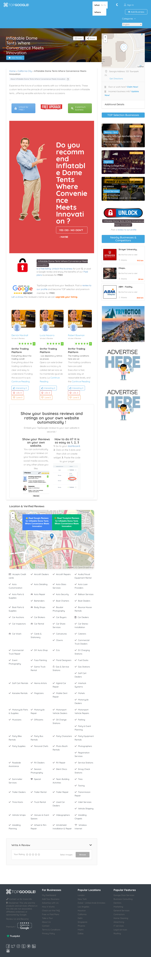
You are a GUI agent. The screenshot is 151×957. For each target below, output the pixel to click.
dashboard (74, 446)
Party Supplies (19, 746)
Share (92, 38)
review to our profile (127, 229)
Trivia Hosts (17, 802)
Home (12, 71)
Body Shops (39, 607)
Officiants (38, 719)
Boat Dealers (84, 600)
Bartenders (39, 600)
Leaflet (70, 567)
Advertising (119, 922)
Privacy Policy (48, 933)
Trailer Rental (40, 792)
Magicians (39, 693)
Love (19, 397)
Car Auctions (18, 617)
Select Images (66, 854)
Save (79, 38)
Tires (80, 779)
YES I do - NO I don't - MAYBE (71, 231)
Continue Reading (21, 381)
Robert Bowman (76, 335)
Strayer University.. (128, 249)
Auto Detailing (40, 584)
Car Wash (16, 633)
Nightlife (109, 162)
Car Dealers (83, 617)
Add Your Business (50, 899)
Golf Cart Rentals (20, 683)
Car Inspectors (19, 623)
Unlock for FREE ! (23, 108)
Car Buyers (61, 617)
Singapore (82, 922)
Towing (81, 785)
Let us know (18, 296)
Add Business (137, 11)
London (81, 895)
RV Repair (60, 762)
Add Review (17, 58)
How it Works (48, 906)
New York (82, 899)
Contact (45, 925)
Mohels (81, 693)
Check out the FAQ (51, 910)
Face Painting (40, 660)
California (82, 914)
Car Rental (39, 623)
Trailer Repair (62, 792)
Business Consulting (123, 899)
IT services (119, 925)
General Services (121, 910)
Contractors (119, 914)
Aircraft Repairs (63, 574)
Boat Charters (62, 600)
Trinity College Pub (113, 165)
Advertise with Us (50, 903)
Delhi (80, 918)
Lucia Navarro (47, 335)
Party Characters (64, 736)
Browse (82, 854)
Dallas (80, 933)
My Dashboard (49, 895)
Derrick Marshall (20, 335)
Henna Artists (40, 683)
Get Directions (116, 78)
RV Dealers (39, 762)
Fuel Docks (83, 660)
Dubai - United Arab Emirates (91, 903)
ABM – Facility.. (126, 286)
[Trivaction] (123, 324)
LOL (19, 393)
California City (25, 71)
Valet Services (84, 802)
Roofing (117, 933)
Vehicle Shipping (85, 808)
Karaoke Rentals (20, 693)
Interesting (21, 388)
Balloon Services (85, 594)
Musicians (16, 719)
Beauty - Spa (111, 132)
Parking (81, 719)
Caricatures (61, 633)
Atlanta (124, 260)
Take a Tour (47, 918)
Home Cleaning (121, 918)
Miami (80, 929)
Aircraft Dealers (41, 574)
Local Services (112, 191)
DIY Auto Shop (41, 650)
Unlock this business (62, 268)
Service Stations (85, 762)
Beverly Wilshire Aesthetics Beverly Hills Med (122, 138)
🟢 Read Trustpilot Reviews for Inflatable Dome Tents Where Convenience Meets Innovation (66, 522)
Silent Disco (61, 769)
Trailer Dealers (19, 792)
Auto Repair (39, 594)
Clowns (59, 640)
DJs (58, 650)
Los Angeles (83, 906)
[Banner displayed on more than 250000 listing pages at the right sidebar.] (123, 364)
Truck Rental (40, 802)
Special (37, 779)
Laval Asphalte (111, 195)
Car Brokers (39, 617)
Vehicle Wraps (19, 815)
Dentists (117, 903)
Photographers (85, 746)
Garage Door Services (124, 895)
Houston (82, 910)
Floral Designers (63, 660)
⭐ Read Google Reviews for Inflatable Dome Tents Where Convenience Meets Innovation (37, 522)
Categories (127, 18)
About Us (46, 922)
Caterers (82, 633)
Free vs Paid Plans (50, 914)
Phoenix (81, 925)
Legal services (120, 929)
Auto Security (62, 594)
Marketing (118, 906)
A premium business (80, 108)
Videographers (63, 815)
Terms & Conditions (51, 929)
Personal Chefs (41, 746)
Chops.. (122, 268)
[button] (10, 41)
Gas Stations (84, 666)
